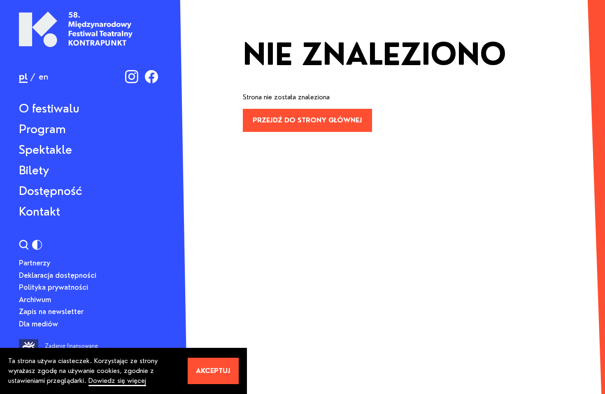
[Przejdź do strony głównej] (75, 29)
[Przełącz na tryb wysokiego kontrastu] (37, 245)
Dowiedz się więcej (117, 381)
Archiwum (35, 300)
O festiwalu (49, 108)
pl (23, 77)
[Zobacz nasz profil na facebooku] (151, 76)
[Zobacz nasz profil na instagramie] (131, 76)
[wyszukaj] (24, 245)
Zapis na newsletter (51, 311)
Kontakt (39, 211)
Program (42, 129)
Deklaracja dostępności (57, 275)
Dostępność (50, 191)
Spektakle (45, 150)
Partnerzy (34, 263)
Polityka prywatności (53, 287)
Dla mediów (38, 324)
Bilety (34, 170)
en (43, 77)
